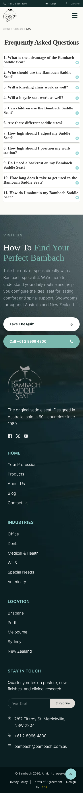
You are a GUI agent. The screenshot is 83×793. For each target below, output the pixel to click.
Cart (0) (75, 3)
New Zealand (20, 651)
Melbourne (17, 632)
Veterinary (17, 581)
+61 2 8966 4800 (17, 3)
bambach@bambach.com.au (40, 746)
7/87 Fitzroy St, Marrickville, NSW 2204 (39, 722)
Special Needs (21, 572)
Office (13, 534)
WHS (12, 562)
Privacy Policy (18, 782)
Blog (12, 493)
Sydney (14, 641)
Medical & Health (23, 553)
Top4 (43, 787)
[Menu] (75, 15)
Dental (13, 543)
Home (6, 28)
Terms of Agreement (47, 782)
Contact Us (18, 502)
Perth (13, 622)
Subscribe (63, 703)
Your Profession (22, 464)
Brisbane (16, 613)
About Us (18, 28)
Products (16, 474)
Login (53, 3)
